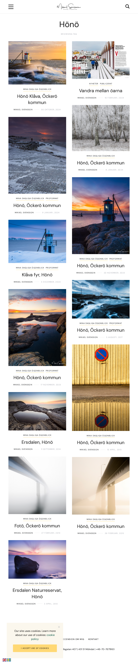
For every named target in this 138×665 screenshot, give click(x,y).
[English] (5, 660)
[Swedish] (9, 660)
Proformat (52, 198)
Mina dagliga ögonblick (37, 89)
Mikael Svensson (23, 109)
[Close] (59, 627)
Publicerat (106, 83)
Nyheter (93, 83)
